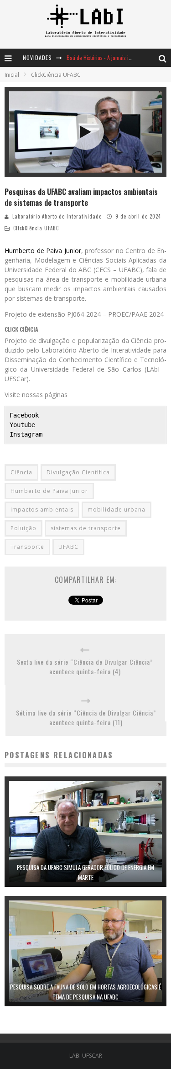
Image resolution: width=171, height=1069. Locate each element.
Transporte (27, 547)
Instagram (26, 434)
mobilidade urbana (116, 509)
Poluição (23, 528)
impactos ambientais (41, 509)
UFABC (68, 547)
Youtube (22, 424)
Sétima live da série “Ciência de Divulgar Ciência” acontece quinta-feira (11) (86, 717)
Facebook (24, 415)
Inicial (12, 75)
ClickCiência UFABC (36, 228)
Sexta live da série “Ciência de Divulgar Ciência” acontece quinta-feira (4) (85, 666)
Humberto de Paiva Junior (43, 250)
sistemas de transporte (86, 528)
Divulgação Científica (78, 472)
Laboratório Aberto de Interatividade (57, 216)
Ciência (21, 472)
